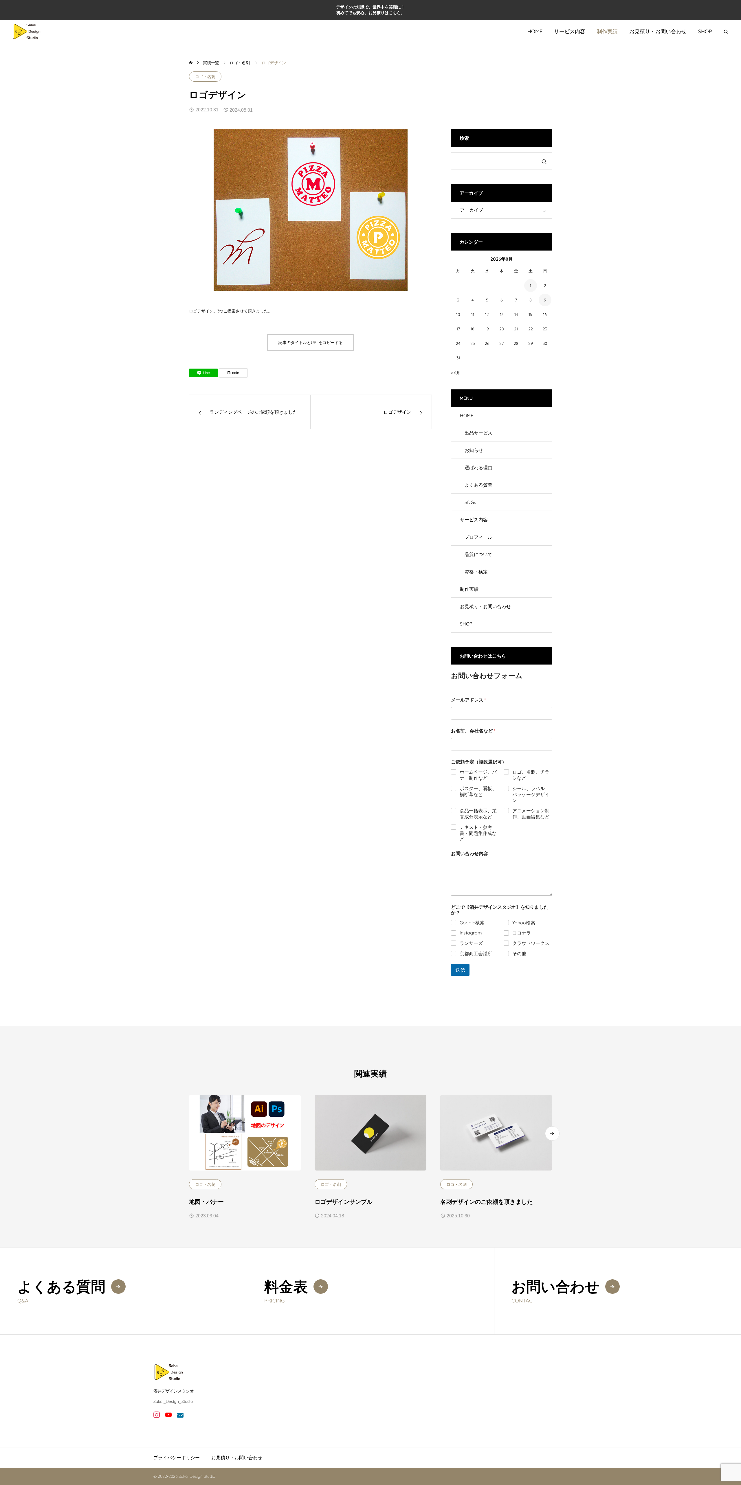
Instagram (471, 933)
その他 (519, 953)
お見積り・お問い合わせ (658, 31)
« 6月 (455, 373)
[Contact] (180, 1414)
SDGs (470, 502)
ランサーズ (471, 943)
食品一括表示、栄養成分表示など (478, 814)
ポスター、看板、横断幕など (478, 791)
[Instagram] (156, 1414)
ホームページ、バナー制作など (478, 775)
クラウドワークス (530, 943)
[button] (552, 1133)
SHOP (705, 31)
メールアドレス (468, 700)
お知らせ (474, 450)
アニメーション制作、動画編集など (530, 814)
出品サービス (478, 433)
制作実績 (607, 31)
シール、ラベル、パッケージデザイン (530, 794)
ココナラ (521, 933)
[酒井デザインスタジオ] (26, 31)
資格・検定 (476, 572)
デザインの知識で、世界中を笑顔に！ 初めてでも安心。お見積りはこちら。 (370, 9)
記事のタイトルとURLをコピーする (310, 342)
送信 (460, 970)
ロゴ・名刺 (205, 76)
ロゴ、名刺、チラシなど (530, 775)
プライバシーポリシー (176, 1457)
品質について (478, 554)
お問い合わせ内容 (469, 853)
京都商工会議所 (476, 953)
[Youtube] (168, 1414)
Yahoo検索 (523, 922)
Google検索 (472, 922)
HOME (534, 31)
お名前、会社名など (473, 731)
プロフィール (478, 537)
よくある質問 (478, 485)
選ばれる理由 (478, 467)
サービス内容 (569, 31)
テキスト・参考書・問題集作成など (478, 833)
